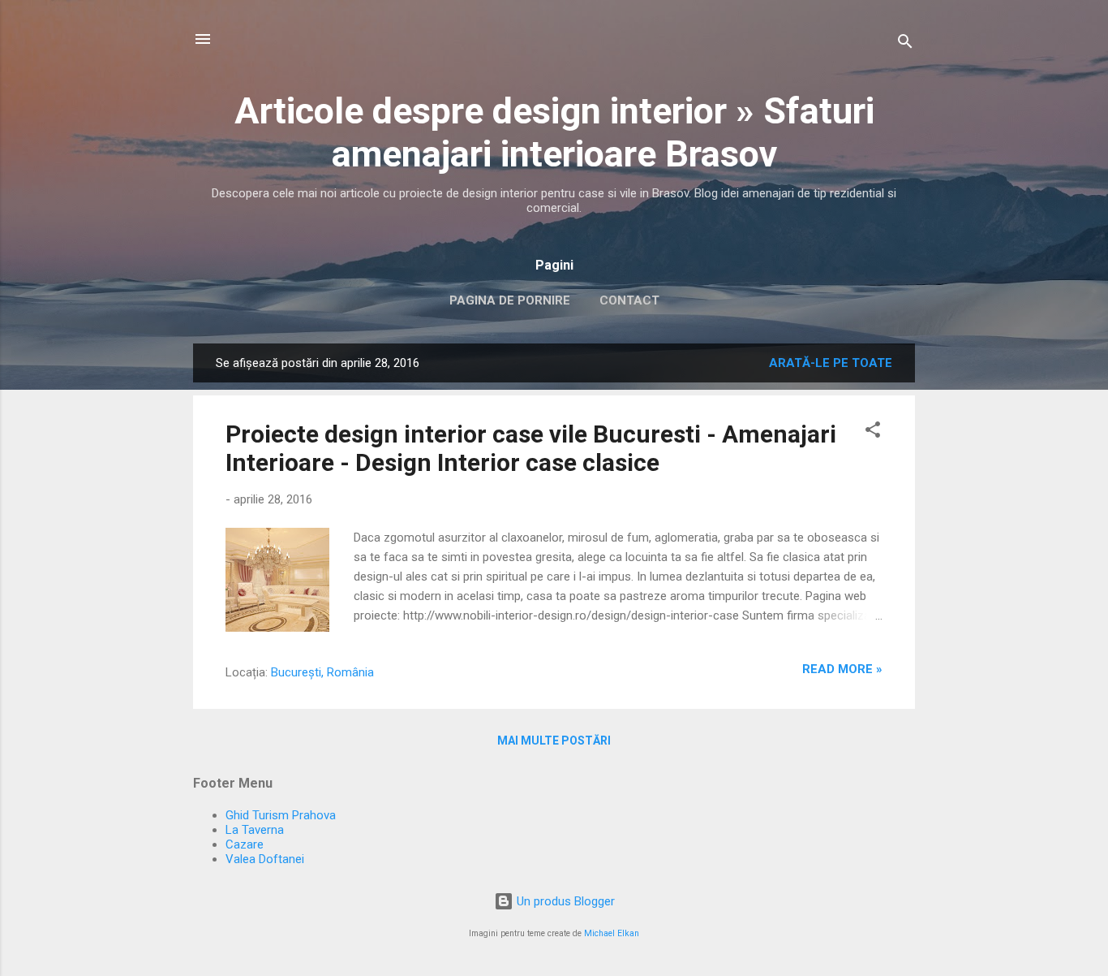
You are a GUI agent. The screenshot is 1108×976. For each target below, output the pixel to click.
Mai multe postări (554, 740)
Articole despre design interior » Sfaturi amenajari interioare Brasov (554, 132)
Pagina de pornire (509, 300)
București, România (322, 672)
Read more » (842, 669)
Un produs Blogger (564, 901)
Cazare (244, 844)
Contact (629, 300)
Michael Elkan (611, 933)
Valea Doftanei (264, 859)
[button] (873, 432)
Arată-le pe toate (830, 363)
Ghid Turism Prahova (280, 815)
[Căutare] (905, 44)
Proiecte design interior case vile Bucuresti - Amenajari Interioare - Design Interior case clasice (530, 448)
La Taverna (254, 830)
